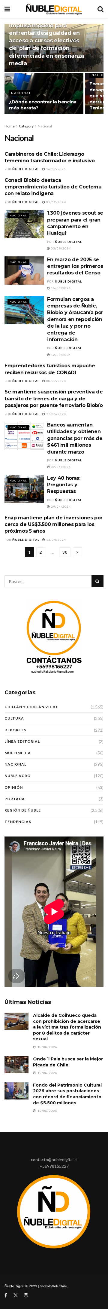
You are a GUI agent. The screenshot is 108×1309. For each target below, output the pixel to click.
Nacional (21, 93)
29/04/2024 (60, 506)
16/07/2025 (55, 169)
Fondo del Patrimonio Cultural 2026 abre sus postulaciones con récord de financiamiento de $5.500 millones (67, 1094)
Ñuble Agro (17, 775)
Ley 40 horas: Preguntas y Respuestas (63, 484)
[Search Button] (98, 581)
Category (26, 126)
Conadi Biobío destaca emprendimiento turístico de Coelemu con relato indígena (53, 187)
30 (64, 552)
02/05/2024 (60, 467)
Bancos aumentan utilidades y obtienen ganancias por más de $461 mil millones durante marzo (75, 438)
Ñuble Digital (25, 169)
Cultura (14, 718)
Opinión (13, 787)
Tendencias (17, 821)
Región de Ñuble (22, 810)
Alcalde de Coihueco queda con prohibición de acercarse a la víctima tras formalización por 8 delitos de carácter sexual (67, 1027)
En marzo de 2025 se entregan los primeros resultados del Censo (75, 266)
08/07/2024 (55, 381)
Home (9, 126)
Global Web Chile (53, 1286)
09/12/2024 (55, 202)
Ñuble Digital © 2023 (20, 1286)
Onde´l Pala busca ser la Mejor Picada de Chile (68, 1062)
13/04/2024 (55, 539)
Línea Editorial (22, 741)
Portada (14, 799)
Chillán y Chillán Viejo (30, 707)
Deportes (15, 730)
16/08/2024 (60, 288)
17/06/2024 (55, 414)
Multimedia (17, 753)
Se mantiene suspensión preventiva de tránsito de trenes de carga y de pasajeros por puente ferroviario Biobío (53, 398)
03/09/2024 (60, 248)
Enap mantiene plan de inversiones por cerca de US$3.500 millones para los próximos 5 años (53, 524)
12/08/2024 (60, 354)
